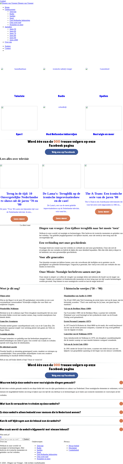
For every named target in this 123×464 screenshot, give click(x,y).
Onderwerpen (10, 9)
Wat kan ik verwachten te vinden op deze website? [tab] (30, 403)
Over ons (8, 42)
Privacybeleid (74, 446)
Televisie (13, 12)
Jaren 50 (13, 29)
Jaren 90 (13, 38)
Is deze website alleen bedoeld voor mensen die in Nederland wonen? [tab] (40, 412)
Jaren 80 (13, 36)
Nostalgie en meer (16, 25)
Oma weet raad (15, 22)
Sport (12, 18)
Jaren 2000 (14, 40)
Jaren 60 (13, 31)
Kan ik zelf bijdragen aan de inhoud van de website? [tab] (30, 420)
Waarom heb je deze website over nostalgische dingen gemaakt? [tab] (38, 382)
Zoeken (26, 439)
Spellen (12, 16)
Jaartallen (8, 27)
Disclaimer (73, 448)
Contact (3, 1)
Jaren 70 (13, 33)
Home (7, 7)
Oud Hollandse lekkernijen (20, 20)
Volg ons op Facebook (63, 152)
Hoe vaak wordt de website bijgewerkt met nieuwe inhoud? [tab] (34, 429)
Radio (12, 14)
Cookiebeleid (74, 450)
